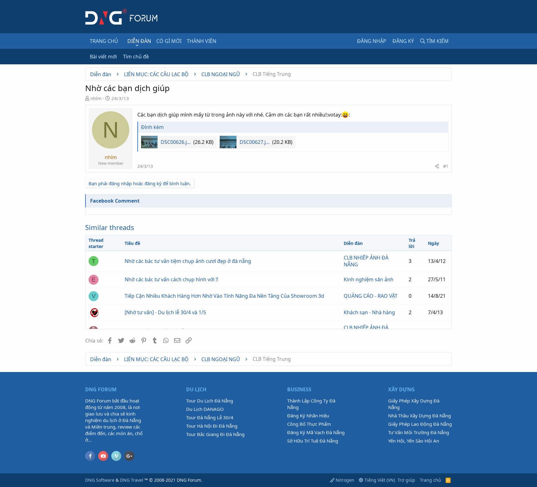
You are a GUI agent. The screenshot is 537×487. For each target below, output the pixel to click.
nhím (96, 98)
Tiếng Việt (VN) (379, 480)
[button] (137, 45)
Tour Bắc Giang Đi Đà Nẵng (215, 434)
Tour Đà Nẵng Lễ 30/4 (209, 417)
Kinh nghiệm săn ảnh (368, 279)
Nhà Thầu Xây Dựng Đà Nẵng (419, 415)
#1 (445, 166)
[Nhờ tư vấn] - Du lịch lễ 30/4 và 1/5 (165, 312)
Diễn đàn (139, 41)
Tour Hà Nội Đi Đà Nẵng (211, 426)
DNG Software (99, 480)
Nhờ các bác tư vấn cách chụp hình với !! (171, 279)
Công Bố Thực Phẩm (309, 424)
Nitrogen (344, 480)
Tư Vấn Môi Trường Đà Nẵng (418, 432)
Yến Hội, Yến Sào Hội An (413, 441)
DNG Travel (131, 480)
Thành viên (201, 41)
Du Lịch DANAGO (205, 409)
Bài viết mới (103, 56)
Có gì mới (168, 41)
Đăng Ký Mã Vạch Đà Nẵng (316, 432)
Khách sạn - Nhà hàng (369, 312)
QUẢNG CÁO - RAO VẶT (370, 295)
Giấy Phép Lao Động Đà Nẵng (420, 424)
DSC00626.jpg (176, 142)
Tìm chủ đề (136, 56)
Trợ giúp (406, 480)
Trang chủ (104, 41)
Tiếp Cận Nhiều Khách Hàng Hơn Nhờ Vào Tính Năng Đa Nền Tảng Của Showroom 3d (224, 295)
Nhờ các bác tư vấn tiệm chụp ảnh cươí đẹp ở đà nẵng (188, 261)
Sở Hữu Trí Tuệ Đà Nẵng (312, 441)
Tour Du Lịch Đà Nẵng (209, 400)
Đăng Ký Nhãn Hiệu (308, 415)
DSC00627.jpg (255, 142)
